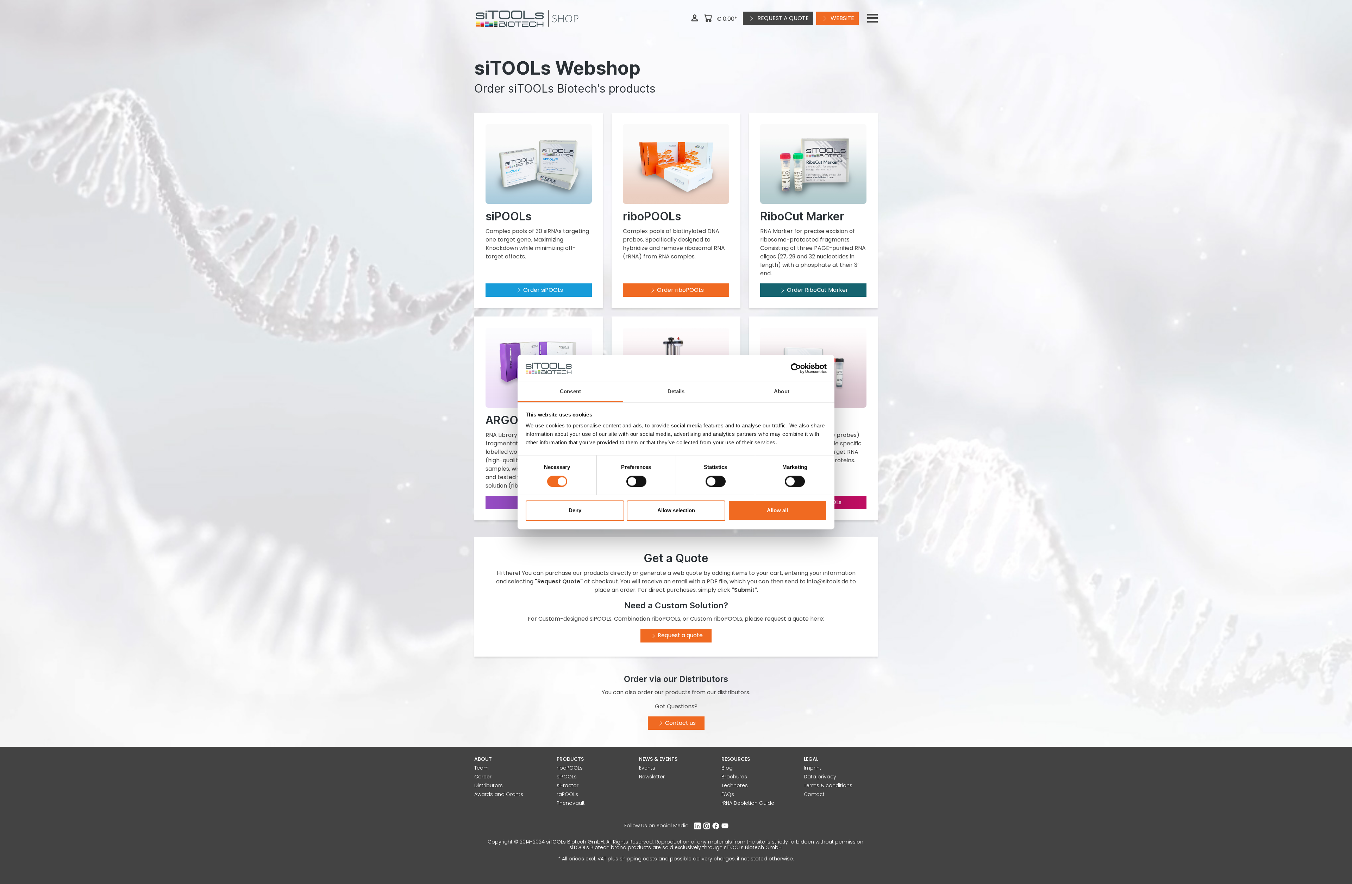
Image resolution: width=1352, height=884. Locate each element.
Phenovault (571, 803)
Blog (727, 767)
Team (481, 767)
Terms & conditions (828, 785)
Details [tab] (676, 392)
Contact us (680, 723)
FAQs (727, 794)
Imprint (812, 767)
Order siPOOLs (543, 290)
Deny (575, 511)
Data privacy (820, 776)
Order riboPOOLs (680, 290)
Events (647, 767)
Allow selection (676, 511)
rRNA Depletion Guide (747, 803)
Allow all (777, 511)
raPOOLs (567, 794)
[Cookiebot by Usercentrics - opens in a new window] (796, 368)
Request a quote (782, 18)
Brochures (734, 776)
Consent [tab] (570, 392)
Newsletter (652, 776)
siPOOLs (567, 776)
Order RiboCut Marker (817, 290)
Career (483, 776)
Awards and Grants (498, 794)
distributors (733, 692)
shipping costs (638, 858)
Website (841, 18)
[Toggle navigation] (872, 18)
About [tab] (781, 392)
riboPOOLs (570, 767)
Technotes (734, 785)
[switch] (636, 481)
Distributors (488, 785)
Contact (814, 794)
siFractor (567, 785)
